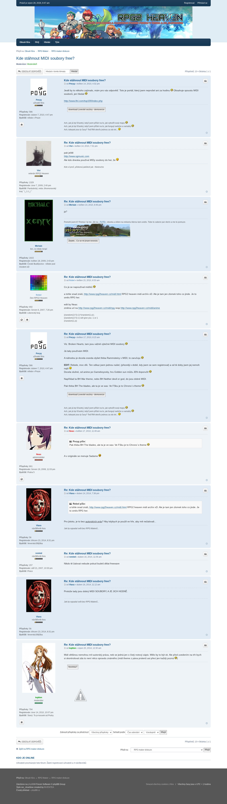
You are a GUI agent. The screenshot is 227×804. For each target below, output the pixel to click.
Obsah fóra (25, 42)
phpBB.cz (35, 790)
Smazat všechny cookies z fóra (160, 784)
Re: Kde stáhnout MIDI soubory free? (87, 142)
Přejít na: (124, 750)
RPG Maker (43, 51)
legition (38, 697)
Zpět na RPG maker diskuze (31, 749)
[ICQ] (21, 124)
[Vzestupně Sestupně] (155, 732)
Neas (38, 454)
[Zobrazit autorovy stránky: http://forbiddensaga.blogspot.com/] (21, 319)
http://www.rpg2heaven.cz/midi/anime (140, 308)
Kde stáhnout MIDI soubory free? (45, 58)
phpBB (31, 784)
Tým (57, 42)
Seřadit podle (119, 732)
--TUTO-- (103, 222)
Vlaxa (38, 525)
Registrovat (189, 3)
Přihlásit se (202, 3)
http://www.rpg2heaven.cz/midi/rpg (96, 308)
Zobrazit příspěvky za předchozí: (75, 732)
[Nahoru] (207, 132)
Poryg (39, 100)
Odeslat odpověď (31, 71)
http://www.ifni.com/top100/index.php (83, 101)
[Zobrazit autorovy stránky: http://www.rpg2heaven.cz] (21, 479)
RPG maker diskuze (60, 51)
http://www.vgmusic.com (76, 156)
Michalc (38, 246)
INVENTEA (49, 787)
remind (38, 553)
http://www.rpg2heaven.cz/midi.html (102, 294)
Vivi (38, 170)
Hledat (47, 42)
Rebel (38, 295)
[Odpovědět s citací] (205, 81)
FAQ (37, 42)
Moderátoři (32, 64)
